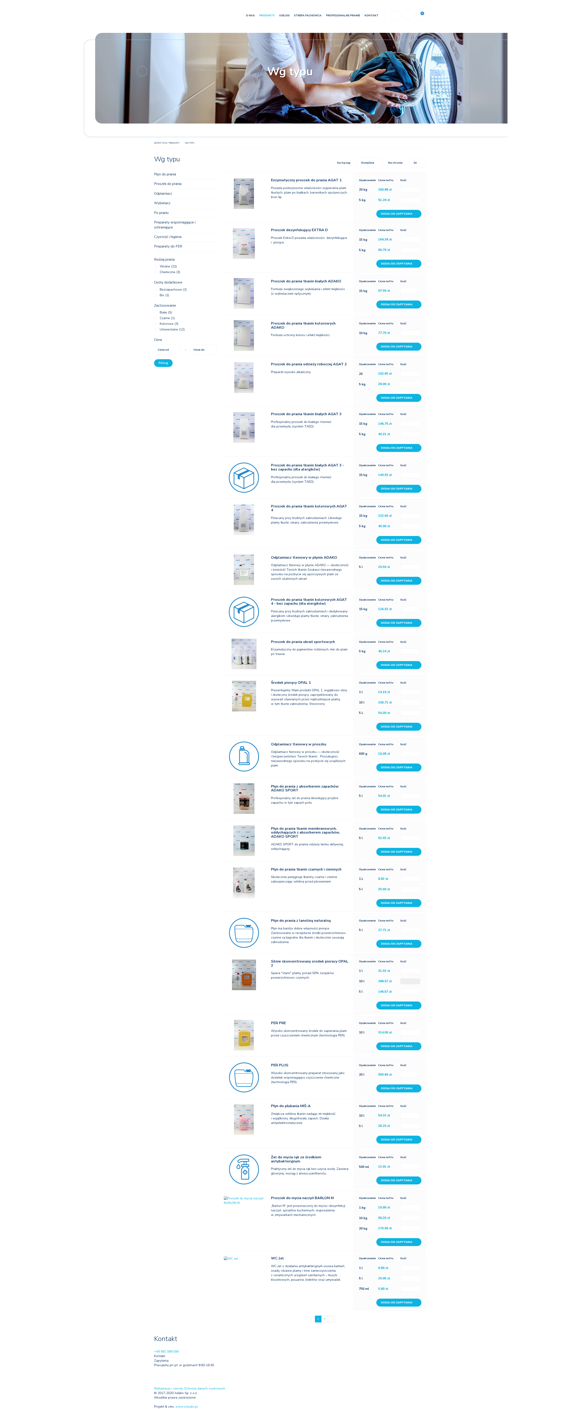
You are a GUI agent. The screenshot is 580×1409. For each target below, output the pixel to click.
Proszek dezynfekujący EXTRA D (299, 230)
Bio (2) (164, 295)
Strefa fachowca (307, 15)
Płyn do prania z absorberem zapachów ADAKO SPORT (305, 788)
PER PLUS (279, 1065)
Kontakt (371, 15)
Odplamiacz (163, 193)
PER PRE (278, 1023)
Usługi (284, 15)
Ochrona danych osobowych (204, 1388)
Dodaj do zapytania (396, 214)
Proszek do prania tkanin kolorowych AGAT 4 (309, 508)
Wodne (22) (168, 266)
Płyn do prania (165, 174)
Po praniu (161, 213)
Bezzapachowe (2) (173, 289)
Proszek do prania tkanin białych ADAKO (306, 281)
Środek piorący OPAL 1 (291, 682)
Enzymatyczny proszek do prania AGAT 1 (306, 180)
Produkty (267, 15)
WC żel (277, 1258)
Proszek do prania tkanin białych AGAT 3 (306, 414)
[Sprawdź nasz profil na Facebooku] (157, 1373)
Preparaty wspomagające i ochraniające (175, 224)
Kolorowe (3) (169, 324)
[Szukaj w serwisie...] (396, 15)
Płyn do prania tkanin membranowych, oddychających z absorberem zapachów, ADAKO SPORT (305, 832)
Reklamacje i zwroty (168, 1388)
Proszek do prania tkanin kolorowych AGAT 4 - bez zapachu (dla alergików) (309, 601)
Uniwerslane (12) (172, 329)
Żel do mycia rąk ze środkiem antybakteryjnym (296, 1159)
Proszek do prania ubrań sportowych (303, 641)
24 (415, 163)
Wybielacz (162, 203)
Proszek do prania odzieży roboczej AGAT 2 (309, 364)
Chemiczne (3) (170, 272)
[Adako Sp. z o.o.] (179, 16)
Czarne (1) (167, 318)
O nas (250, 15)
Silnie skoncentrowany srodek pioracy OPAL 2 (309, 963)
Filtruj (163, 363)
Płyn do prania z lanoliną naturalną (301, 920)
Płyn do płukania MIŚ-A (291, 1105)
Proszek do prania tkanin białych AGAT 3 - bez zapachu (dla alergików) (307, 467)
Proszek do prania (167, 184)
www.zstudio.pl (186, 1406)
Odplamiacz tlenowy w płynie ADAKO (304, 557)
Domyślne (367, 163)
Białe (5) (166, 312)
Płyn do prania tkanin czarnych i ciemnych (306, 869)
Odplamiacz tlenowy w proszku (298, 744)
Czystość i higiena (167, 237)
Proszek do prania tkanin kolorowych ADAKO (303, 325)
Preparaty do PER (168, 246)
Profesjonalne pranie (343, 15)
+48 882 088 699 (166, 1351)
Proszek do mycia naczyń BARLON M (302, 1198)
